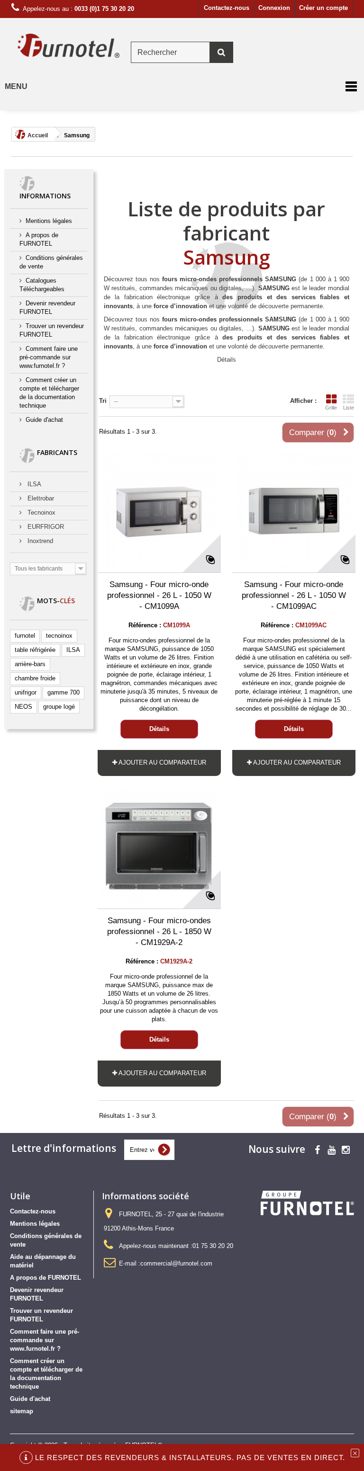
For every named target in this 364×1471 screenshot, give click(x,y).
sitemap (21, 1411)
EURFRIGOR (45, 526)
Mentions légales (49, 220)
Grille (331, 407)
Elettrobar (40, 498)
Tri (103, 400)
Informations (45, 195)
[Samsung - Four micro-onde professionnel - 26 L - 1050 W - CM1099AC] (294, 511)
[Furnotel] (68, 46)
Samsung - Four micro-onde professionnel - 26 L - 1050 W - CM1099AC (294, 595)
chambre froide (35, 678)
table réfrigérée (35, 649)
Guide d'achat (44, 419)
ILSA (33, 484)
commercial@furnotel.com (176, 1263)
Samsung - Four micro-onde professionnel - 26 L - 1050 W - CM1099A (159, 595)
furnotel (25, 635)
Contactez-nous (226, 7)
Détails (226, 359)
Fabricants (57, 452)
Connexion (274, 7)
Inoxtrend (39, 540)
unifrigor (25, 692)
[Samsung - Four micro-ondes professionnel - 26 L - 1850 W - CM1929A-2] (159, 847)
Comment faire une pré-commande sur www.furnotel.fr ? (48, 357)
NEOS (23, 706)
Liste (348, 407)
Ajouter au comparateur (162, 762)
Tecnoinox (40, 512)
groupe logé (59, 706)
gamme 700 (63, 692)
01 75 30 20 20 (212, 1245)
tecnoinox (59, 635)
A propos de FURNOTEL (45, 1277)
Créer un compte (323, 7)
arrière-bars (30, 664)
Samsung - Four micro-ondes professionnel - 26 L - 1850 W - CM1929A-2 (159, 931)
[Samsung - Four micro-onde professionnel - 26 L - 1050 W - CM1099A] (159, 511)
